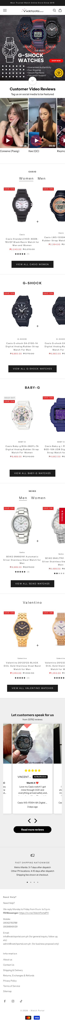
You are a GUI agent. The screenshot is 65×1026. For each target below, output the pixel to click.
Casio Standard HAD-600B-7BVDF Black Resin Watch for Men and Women (22, 242)
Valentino (22, 658)
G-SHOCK (22, 339)
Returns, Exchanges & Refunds (18, 975)
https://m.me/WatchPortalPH (34, 912)
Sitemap (7, 991)
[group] (32, 48)
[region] (32, 48)
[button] (30, 821)
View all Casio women (32, 264)
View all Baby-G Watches (32, 473)
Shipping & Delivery (13, 970)
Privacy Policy (10, 980)
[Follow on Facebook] (4, 1001)
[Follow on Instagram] (13, 1001)
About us (7, 959)
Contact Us (8, 964)
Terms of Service (11, 986)
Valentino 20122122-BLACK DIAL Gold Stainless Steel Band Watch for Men (22, 665)
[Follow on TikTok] (21, 1001)
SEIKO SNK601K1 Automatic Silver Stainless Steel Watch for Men (22, 559)
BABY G (22, 442)
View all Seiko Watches (32, 583)
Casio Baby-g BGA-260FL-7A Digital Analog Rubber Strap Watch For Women (22, 449)
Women (26, 178)
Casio (22, 235)
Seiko (22, 552)
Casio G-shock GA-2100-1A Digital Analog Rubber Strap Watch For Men (22, 346)
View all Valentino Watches (32, 688)
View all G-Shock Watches (32, 368)
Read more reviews (32, 829)
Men (42, 178)
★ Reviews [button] (62, 515)
